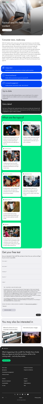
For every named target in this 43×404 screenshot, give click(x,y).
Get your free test (7, 30)
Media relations (27, 383)
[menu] (40, 2)
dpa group (4, 369)
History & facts (5, 374)
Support (25, 381)
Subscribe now (6, 360)
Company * (4, 271)
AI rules (3, 385)
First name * (4, 261)
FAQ (25, 385)
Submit (38, 314)
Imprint (20, 397)
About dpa (4, 367)
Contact (25, 378)
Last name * (4, 266)
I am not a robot (7, 310)
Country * (4, 276)
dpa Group (15, 292)
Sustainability (5, 383)
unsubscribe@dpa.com (8, 299)
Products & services (28, 367)
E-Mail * (3, 282)
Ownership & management (8, 372)
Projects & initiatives (28, 369)
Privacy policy (38, 397)
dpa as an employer (6, 381)
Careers (4, 378)
